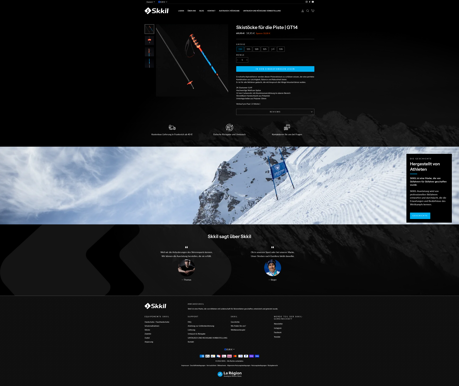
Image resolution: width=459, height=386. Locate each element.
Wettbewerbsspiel (238, 330)
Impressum (185, 365)
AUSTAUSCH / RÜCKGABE (229, 11)
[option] (192, 60)
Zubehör (148, 334)
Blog (201, 11)
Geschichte (420, 216)
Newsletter (278, 324)
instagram (277, 328)
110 (240, 49)
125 (264, 49)
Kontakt (211, 11)
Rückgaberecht (273, 365)
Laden (181, 11)
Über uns (192, 11)
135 (281, 49)
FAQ (189, 322)
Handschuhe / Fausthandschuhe (157, 322)
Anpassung (149, 342)
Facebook (277, 332)
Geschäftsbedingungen (197, 365)
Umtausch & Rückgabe (196, 334)
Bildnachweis (221, 365)
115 (248, 49)
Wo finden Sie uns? (238, 326)
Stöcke (147, 330)
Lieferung (191, 330)
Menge (240, 55)
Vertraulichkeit (211, 365)
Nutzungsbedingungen (259, 365)
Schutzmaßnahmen (152, 326)
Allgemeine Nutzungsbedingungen (238, 365)
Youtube (277, 337)
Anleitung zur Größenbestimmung (201, 326)
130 (273, 49)
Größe (241, 44)
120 (256, 49)
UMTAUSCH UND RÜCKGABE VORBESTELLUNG (262, 11)
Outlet (147, 338)
